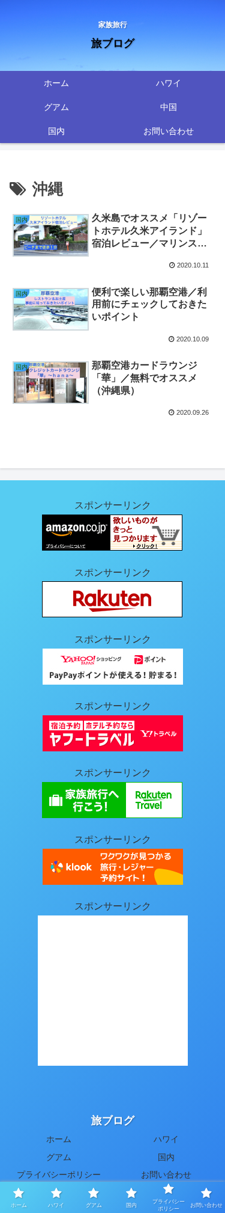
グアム (58, 1157)
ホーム (58, 1139)
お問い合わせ (166, 1174)
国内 (166, 1157)
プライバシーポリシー (59, 1174)
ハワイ (166, 1139)
